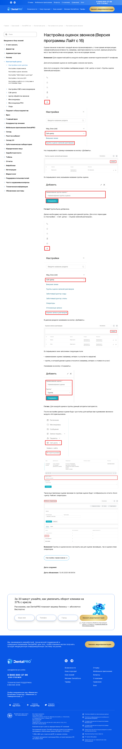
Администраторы (13, 53)
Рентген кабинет (13, 136)
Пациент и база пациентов (17, 111)
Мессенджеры (14, 99)
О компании (66, 2)
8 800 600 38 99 (13, 685)
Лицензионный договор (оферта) (94, 734)
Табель (9, 157)
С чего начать (12, 45)
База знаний (57, 9)
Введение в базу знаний (13, 41)
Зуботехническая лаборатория (19, 144)
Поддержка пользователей (17, 178)
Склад (8, 132)
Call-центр (12, 92)
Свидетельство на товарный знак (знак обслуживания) (95, 740)
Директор (10, 49)
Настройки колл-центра (18, 65)
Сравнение (75, 2)
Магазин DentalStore (71, 9)
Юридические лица (14, 149)
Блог (82, 2)
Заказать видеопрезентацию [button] (102, 9)
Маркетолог (11, 174)
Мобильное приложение (43, 2)
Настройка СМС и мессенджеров (21, 89)
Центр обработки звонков (18, 96)
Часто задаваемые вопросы (17, 182)
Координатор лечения (15, 123)
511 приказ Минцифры (91, 737)
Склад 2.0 (10, 140)
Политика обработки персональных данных (97, 714)
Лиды (10, 106)
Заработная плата (13, 153)
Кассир (9, 57)
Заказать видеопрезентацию (93, 618)
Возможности (32, 9)
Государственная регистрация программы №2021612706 (96, 726)
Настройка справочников (17, 68)
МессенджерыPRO (15, 103)
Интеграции (11, 170)
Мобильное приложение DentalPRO (20, 128)
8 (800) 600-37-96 (104, 2)
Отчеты (9, 161)
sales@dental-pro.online (16, 670)
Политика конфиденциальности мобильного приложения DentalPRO (97, 717)
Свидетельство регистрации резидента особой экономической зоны (98, 730)
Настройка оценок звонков (17, 72)
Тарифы (82, 9)
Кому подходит (45, 9)
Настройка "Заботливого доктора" (20, 75)
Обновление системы (15, 191)
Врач (8, 115)
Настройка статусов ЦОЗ (17, 78)
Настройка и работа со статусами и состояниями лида (21, 82)
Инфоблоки (10, 165)
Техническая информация (17, 187)
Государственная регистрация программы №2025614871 (96, 722)
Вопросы (57, 2)
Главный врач (12, 119)
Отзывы (30, 2)
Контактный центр (14, 62)
